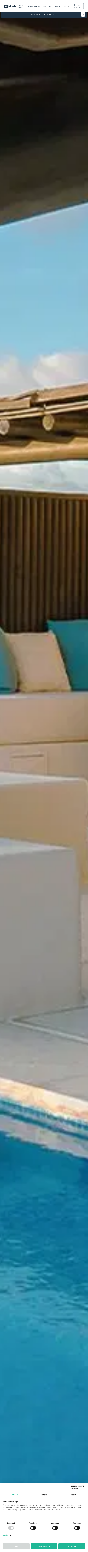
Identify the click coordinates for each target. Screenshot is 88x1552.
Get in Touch (77, 6)
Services (47, 6)
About (57, 6)
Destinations (34, 6)
